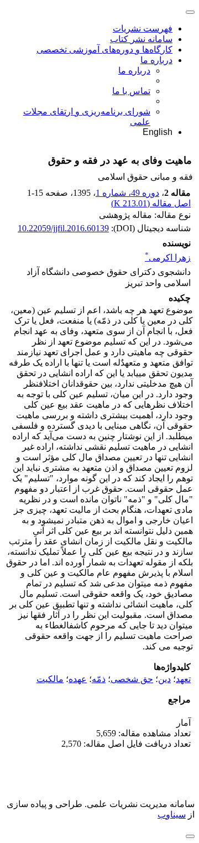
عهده (78, 679)
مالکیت (50, 679)
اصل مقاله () (151, 203)
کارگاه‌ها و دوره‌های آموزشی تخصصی (104, 49)
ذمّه (99, 679)
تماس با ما (131, 91)
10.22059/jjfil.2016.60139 (63, 228)
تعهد (183, 679)
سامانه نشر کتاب (141, 39)
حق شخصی (132, 679)
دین (164, 679)
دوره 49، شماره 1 (127, 192)
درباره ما (156, 60)
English (157, 132)
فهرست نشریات (142, 28)
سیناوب (172, 814)
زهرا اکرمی (168, 257)
